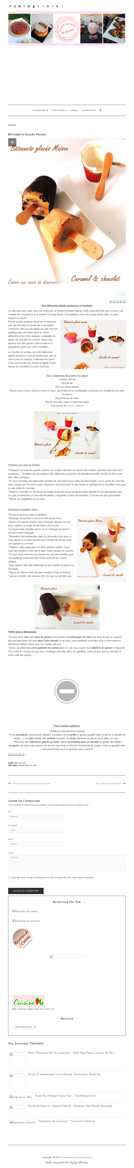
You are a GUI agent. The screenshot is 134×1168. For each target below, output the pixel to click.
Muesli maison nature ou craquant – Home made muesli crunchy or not (71, 1052)
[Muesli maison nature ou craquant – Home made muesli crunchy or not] (18, 1059)
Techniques (74, 110)
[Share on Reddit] (117, 301)
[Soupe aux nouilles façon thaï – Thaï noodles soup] (22, 1097)
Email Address (12, 825)
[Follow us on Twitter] (13, 754)
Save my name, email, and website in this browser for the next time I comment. (53, 877)
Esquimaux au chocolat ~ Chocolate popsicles (67, 1121)
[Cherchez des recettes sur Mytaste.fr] (26, 920)
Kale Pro (64, 1162)
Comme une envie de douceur (76, 1157)
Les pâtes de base (58, 110)
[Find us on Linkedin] (16, 754)
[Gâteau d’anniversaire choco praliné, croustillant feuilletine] (18, 1081)
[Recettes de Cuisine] (24, 911)
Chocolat (21, 765)
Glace (35, 765)
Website (10, 839)
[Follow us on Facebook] (9, 754)
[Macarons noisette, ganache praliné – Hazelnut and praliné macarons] (18, 1109)
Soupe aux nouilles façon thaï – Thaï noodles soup (65, 1095)
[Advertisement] (67, 75)
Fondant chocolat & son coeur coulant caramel (32, 783)
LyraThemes (81, 1162)
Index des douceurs (89, 110)
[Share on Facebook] (110, 301)
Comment (11, 853)
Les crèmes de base (39, 110)
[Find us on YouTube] (23, 754)
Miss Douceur (20, 763)
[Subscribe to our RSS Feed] (19, 754)
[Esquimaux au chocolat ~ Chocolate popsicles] (24, 1122)
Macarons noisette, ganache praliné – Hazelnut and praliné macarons (70, 1105)
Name (10, 811)
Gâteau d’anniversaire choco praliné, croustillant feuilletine (64, 1074)
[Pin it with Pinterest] (121, 301)
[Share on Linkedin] (124, 301)
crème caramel (75, 405)
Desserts (28, 765)
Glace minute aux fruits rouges (108, 783)
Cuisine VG (48, 1009)
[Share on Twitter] (114, 301)
